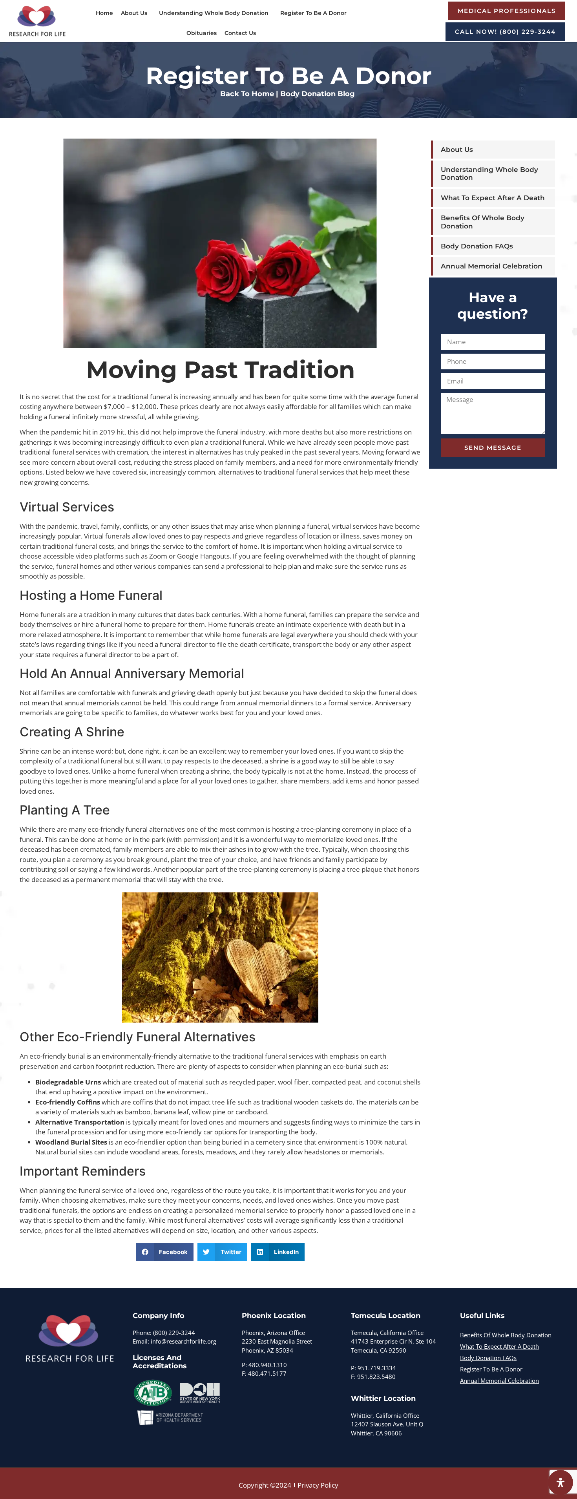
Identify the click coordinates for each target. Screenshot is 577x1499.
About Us (134, 12)
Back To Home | (249, 93)
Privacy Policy (318, 1485)
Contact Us (240, 33)
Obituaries (201, 33)
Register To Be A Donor (313, 12)
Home (104, 12)
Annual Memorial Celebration (491, 266)
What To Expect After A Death (493, 198)
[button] (165, 1252)
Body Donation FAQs (477, 246)
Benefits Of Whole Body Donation (482, 222)
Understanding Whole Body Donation (213, 12)
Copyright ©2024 (265, 1485)
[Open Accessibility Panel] (560, 1482)
